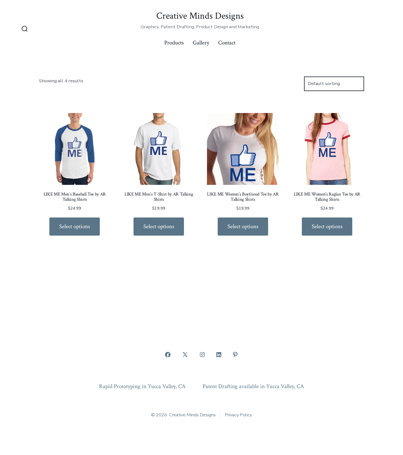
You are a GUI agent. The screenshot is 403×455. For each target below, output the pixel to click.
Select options (74, 226)
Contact (226, 42)
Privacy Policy (238, 415)
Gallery (201, 42)
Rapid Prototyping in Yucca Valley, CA (142, 386)
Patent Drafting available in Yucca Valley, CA (253, 386)
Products (174, 42)
